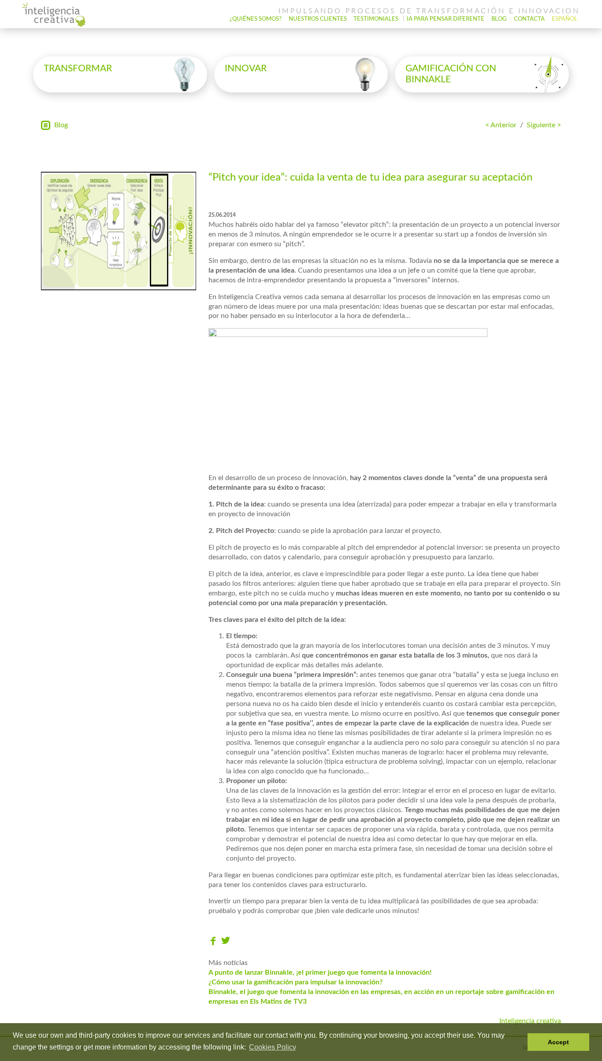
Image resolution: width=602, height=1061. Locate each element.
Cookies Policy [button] (272, 1047)
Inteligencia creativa (530, 1020)
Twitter (225, 941)
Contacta (529, 19)
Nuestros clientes (318, 19)
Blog (499, 19)
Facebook (213, 941)
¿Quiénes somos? (256, 19)
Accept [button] (558, 1042)
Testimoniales (375, 19)
